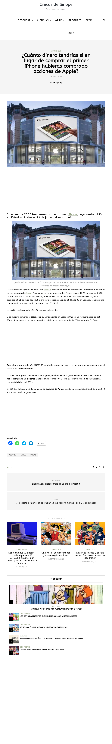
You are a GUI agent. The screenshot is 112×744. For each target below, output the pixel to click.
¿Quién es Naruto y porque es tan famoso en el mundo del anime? (90, 555)
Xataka (47, 290)
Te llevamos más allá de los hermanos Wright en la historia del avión (51, 638)
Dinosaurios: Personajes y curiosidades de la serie (42, 650)
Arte (58, 20)
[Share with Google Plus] (57, 82)
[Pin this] (61, 82)
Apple (28, 293)
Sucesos (23, 636)
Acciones (13, 455)
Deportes (75, 20)
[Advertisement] (56, 190)
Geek (89, 20)
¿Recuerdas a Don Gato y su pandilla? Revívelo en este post (56, 609)
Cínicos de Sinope (56, 4)
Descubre (24, 20)
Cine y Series (56, 606)
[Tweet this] (54, 82)
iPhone (72, 214)
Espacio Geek (56, 51)
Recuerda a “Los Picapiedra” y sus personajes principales (44, 627)
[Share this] (51, 82)
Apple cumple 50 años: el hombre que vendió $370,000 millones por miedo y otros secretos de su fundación (22, 558)
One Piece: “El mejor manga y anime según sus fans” (56, 554)
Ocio (71, 33)
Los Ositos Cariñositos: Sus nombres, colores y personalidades (48, 616)
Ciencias (43, 20)
